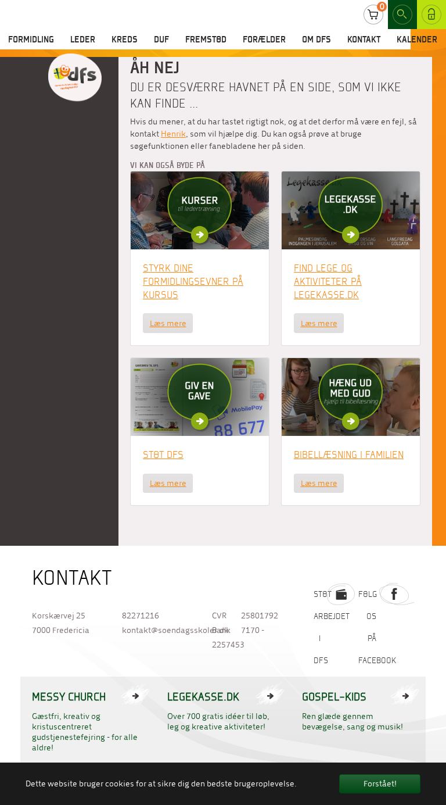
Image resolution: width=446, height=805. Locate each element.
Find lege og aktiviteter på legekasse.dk (328, 281)
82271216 (140, 616)
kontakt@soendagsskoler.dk (155, 630)
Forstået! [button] (380, 784)
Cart (373, 14)
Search (402, 14)
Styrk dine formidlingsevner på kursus (193, 281)
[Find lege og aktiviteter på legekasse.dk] (351, 210)
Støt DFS (163, 454)
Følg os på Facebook (377, 627)
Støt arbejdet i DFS (332, 627)
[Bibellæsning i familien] (351, 396)
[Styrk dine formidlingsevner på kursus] (200, 210)
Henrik (173, 134)
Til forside (75, 77)
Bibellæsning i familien (349, 454)
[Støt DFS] (200, 396)
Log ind (427, 14)
